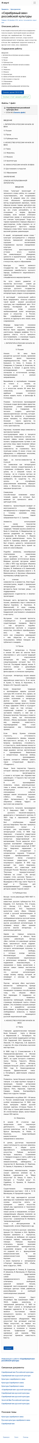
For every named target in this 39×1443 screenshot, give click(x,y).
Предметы (5, 9)
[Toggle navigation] (34, 3)
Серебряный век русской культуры (16, 1393)
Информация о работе (18, 1360)
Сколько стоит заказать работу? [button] (16, 97)
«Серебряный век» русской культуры (16, 1390)
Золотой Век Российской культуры (15, 1400)
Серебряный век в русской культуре (16, 1376)
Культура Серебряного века (13, 1383)
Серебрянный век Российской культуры (17, 1372)
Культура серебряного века (12, 1417)
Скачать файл (19, 112)
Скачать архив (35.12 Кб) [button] (13, 92)
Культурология (15, 9)
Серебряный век (8, 1424)
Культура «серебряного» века (13, 1379)
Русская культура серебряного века (16, 1420)
